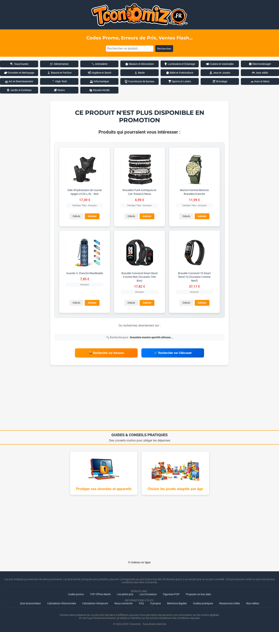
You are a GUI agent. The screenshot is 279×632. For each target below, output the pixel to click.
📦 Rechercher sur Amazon (106, 353)
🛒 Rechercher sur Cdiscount (173, 353)
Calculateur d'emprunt (95, 603)
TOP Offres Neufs (100, 594)
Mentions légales (177, 603)
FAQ (141, 603)
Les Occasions (148, 594)
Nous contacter (123, 603)
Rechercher (164, 48)
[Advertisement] (139, 399)
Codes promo (76, 594)
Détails (76, 216)
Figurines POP (171, 594)
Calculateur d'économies (61, 603)
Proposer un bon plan (198, 594)
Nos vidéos (252, 603)
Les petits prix (125, 594)
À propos (155, 603)
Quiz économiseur (30, 603)
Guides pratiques (203, 603)
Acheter (92, 216)
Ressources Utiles (229, 603)
